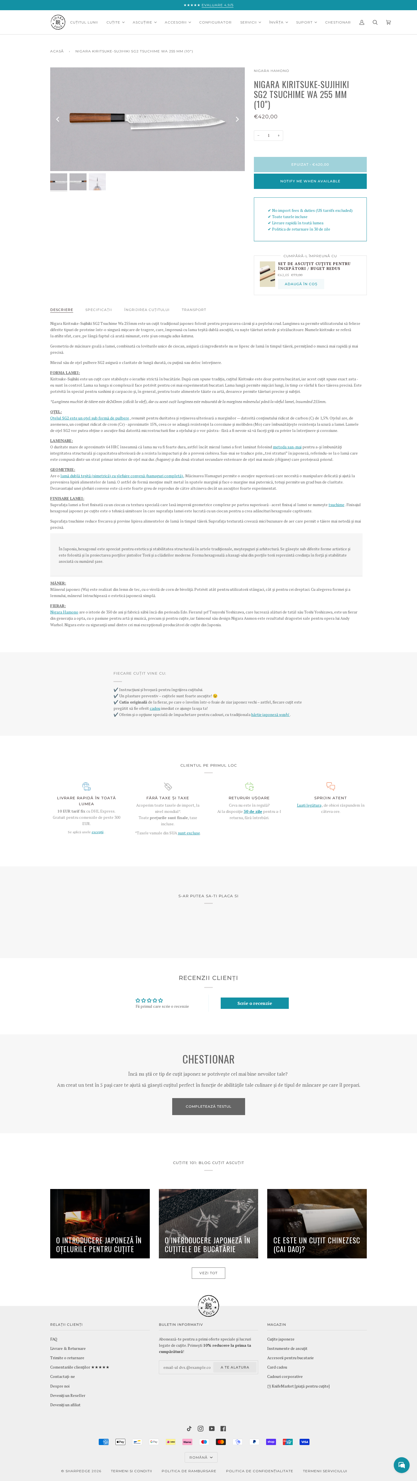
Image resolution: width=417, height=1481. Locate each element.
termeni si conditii (131, 1471)
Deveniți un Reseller (67, 1395)
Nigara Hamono (271, 71)
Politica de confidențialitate (259, 1471)
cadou (155, 708)
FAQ (53, 1339)
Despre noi (60, 1386)
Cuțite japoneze (280, 1339)
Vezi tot (208, 1273)
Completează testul (208, 1106)
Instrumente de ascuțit (287, 1348)
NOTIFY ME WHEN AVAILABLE (310, 181)
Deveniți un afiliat (65, 1404)
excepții (98, 832)
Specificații (98, 310)
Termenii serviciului (325, 1471)
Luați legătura (309, 805)
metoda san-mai (287, 446)
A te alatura (235, 1367)
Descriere (61, 310)
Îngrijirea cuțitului (147, 310)
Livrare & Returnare (68, 1348)
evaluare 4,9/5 (217, 5)
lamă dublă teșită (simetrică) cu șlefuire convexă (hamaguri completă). (122, 475)
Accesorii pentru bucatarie (290, 1357)
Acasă (57, 51)
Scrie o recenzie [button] (254, 1003)
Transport (194, 310)
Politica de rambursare (189, 1471)
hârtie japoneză (270, 714)
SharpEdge (78, 1471)
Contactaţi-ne (62, 1376)
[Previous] (58, 119)
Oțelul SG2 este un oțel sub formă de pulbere (89, 418)
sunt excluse (189, 833)
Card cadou (277, 1367)
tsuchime (336, 504)
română (199, 1457)
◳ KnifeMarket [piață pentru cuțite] (298, 1386)
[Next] (237, 119)
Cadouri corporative (285, 1376)
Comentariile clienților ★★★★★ (79, 1367)
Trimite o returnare (67, 1357)
